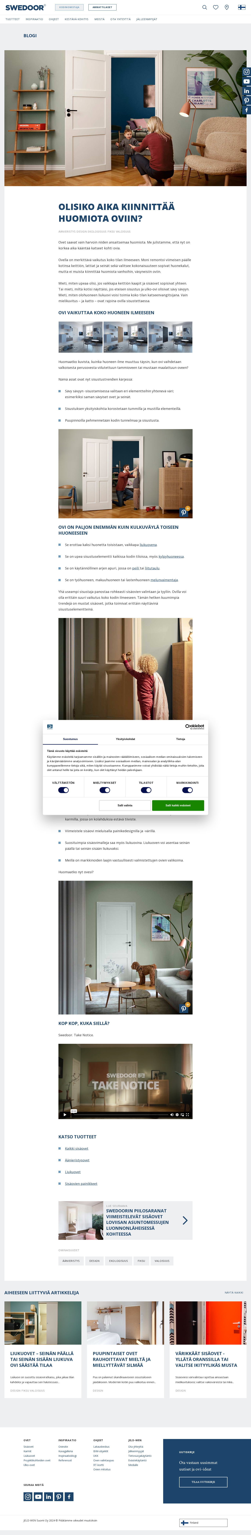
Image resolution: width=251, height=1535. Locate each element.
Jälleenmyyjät (136, 1451)
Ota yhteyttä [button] (120, 19)
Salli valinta (125, 805)
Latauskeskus (101, 1446)
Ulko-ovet (29, 1465)
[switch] (105, 790)
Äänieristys (71, 1261)
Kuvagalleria (65, 1451)
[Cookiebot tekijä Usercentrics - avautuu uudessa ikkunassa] (188, 727)
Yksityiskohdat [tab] (125, 739)
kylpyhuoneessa (171, 556)
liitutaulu (152, 568)
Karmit (27, 1451)
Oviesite (63, 1446)
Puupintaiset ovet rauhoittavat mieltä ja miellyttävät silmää (122, 1359)
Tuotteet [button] (13, 19)
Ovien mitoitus (102, 1469)
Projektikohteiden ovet (37, 1460)
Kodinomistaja (69, 7)
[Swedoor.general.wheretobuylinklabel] (226, 7)
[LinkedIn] (48, 1496)
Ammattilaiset (102, 7)
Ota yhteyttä (135, 1446)
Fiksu (141, 1261)
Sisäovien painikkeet (81, 1183)
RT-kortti (98, 1465)
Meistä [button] (99, 19)
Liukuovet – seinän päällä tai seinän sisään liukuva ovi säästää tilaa (41, 1359)
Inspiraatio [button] (34, 19)
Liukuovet (73, 1172)
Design (94, 1261)
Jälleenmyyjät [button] (146, 19)
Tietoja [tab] (180, 739)
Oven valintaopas (103, 1460)
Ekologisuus (118, 1261)
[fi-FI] (241, 7)
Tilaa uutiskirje (203, 1482)
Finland (194, 1522)
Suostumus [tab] (70, 739)
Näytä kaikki (234, 1292)
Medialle (133, 1465)
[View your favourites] (215, 7)
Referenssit (65, 1460)
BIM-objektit (100, 1451)
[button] (183, 512)
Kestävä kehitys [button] (76, 19)
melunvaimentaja (164, 580)
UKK (95, 1455)
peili (136, 568)
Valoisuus (162, 1261)
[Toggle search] (204, 7)
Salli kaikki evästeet (178, 805)
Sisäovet (29, 1446)
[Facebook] (69, 1496)
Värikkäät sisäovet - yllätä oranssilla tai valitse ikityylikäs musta (206, 1359)
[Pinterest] (58, 1496)
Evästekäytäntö (137, 1460)
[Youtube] (38, 1496)
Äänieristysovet (77, 1160)
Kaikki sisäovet (76, 1148)
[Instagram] (28, 1496)
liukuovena (148, 545)
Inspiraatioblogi (67, 1455)
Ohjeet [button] (54, 19)
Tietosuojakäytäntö (140, 1455)
